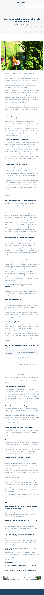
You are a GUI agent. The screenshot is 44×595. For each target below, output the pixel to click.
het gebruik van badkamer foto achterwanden (18, 496)
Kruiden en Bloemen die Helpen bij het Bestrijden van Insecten (21, 567)
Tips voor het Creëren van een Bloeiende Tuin (17, 569)
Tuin (27, 24)
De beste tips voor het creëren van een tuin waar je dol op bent (21, 565)
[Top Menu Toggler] (42, 10)
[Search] (42, 6)
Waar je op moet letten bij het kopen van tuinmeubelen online (21, 570)
